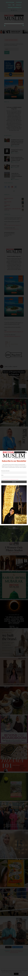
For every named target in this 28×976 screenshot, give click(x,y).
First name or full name (5, 470)
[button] (26, 452)
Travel (9, 4)
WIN (13, 4)
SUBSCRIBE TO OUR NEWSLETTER (14, 7)
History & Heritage (10, 2)
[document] (14, 488)
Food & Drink (19, 2)
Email (2, 475)
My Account (18, 4)
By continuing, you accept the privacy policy (10, 479)
